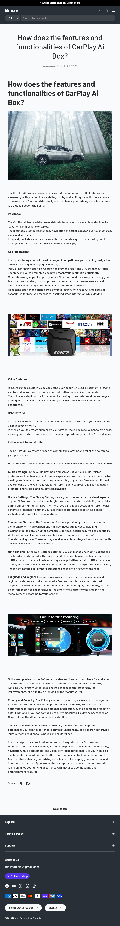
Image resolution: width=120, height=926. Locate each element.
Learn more (73, 2)
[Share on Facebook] (27, 783)
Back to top (60, 809)
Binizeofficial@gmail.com (22, 867)
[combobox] (60, 18)
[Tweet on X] (21, 783)
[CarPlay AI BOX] (60, 313)
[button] (106, 10)
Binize (15, 918)
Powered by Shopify (30, 918)
